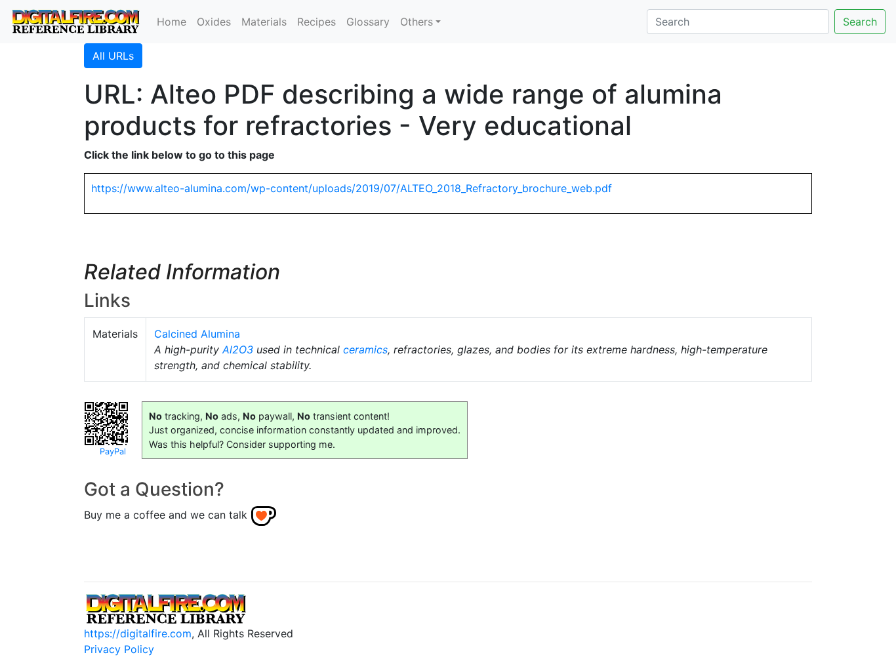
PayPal (113, 451)
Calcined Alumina (197, 333)
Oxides (214, 21)
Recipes (316, 21)
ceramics (365, 349)
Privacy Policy (119, 649)
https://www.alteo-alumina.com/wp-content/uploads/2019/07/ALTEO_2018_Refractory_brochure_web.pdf (351, 188)
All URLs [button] (113, 55)
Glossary (368, 21)
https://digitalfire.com (138, 633)
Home (171, 21)
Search (860, 21)
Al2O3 (237, 349)
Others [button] (416, 21)
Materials (264, 21)
